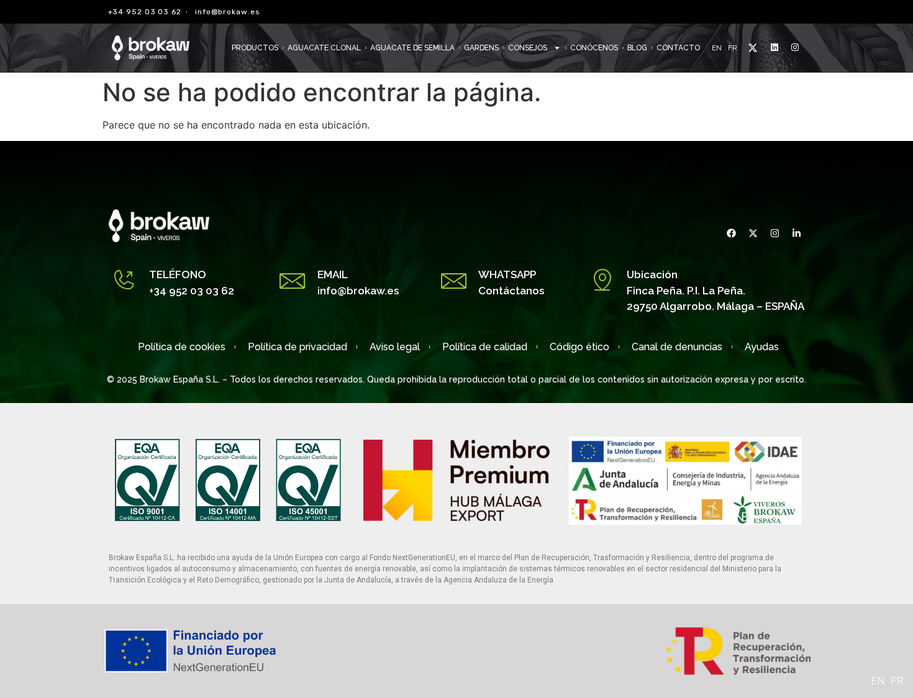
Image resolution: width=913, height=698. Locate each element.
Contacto (678, 47)
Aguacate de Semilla (412, 47)
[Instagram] (773, 233)
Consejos (527, 47)
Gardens (481, 47)
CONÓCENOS (594, 47)
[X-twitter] (751, 233)
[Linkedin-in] (795, 233)
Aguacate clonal (324, 47)
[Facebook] (729, 233)
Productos (255, 47)
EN (717, 47)
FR (732, 47)
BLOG (637, 47)
